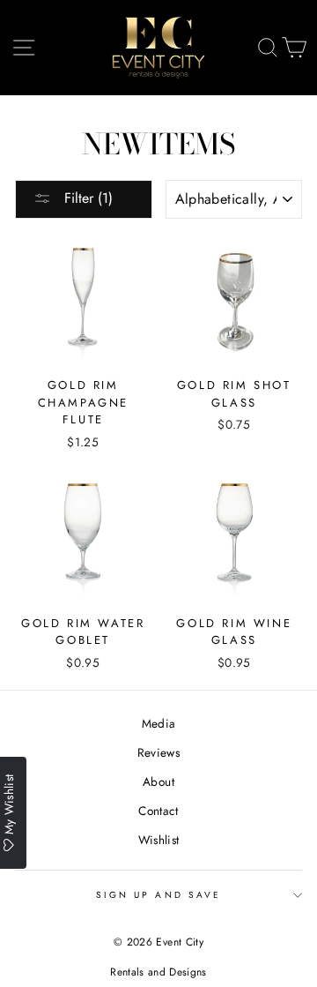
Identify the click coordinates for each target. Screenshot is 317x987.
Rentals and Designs (158, 972)
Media (159, 723)
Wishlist (159, 840)
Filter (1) (86, 198)
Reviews (158, 752)
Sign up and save (158, 894)
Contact (158, 810)
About (158, 781)
